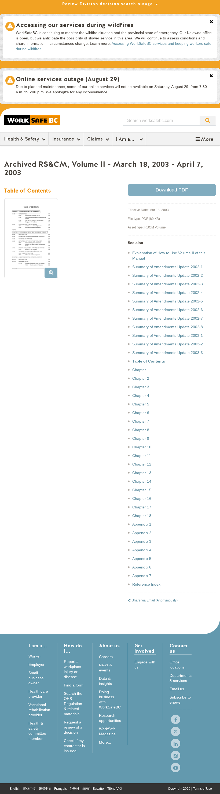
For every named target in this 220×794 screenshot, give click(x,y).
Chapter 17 (141, 507)
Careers (106, 657)
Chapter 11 (141, 455)
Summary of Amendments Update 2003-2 (167, 344)
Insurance (63, 139)
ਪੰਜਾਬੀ (86, 789)
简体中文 (29, 789)
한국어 (74, 789)
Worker (34, 656)
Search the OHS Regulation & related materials (73, 703)
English (14, 789)
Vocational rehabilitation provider (39, 710)
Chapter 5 (140, 404)
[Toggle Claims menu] (108, 139)
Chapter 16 (141, 498)
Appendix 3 (141, 541)
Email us (177, 689)
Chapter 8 (140, 430)
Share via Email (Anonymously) (155, 600)
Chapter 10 (141, 447)
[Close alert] (211, 22)
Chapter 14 (141, 481)
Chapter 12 (141, 464)
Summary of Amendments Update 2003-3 (167, 352)
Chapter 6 (140, 413)
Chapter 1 (140, 370)
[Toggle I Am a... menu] (142, 139)
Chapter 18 (141, 516)
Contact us (179, 648)
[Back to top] (211, 784)
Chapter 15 (141, 490)
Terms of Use (202, 789)
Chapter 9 (140, 438)
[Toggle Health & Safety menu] (44, 139)
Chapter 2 (140, 378)
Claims (95, 139)
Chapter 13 (141, 473)
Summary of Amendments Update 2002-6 (167, 310)
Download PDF (172, 190)
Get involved (144, 648)
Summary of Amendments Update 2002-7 (167, 318)
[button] (204, 139)
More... (105, 742)
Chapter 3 (140, 387)
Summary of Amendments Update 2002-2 (167, 275)
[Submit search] (208, 120)
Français (60, 789)
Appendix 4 (141, 550)
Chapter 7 (140, 421)
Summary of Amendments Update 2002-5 (167, 301)
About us (109, 646)
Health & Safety (21, 139)
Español (99, 789)
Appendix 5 (141, 558)
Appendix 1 (141, 524)
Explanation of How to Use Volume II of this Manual (168, 255)
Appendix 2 (141, 533)
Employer (36, 664)
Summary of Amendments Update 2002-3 (167, 284)
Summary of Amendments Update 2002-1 (167, 267)
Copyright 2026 (179, 789)
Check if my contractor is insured (74, 745)
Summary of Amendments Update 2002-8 (167, 327)
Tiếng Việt (114, 789)
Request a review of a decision (73, 727)
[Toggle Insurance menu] (79, 139)
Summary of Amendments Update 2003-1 (167, 335)
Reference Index (146, 584)
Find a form (73, 685)
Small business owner (35, 678)
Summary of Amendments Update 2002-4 (167, 292)
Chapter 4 (140, 395)
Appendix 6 (141, 567)
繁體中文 (45, 789)
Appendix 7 (141, 576)
